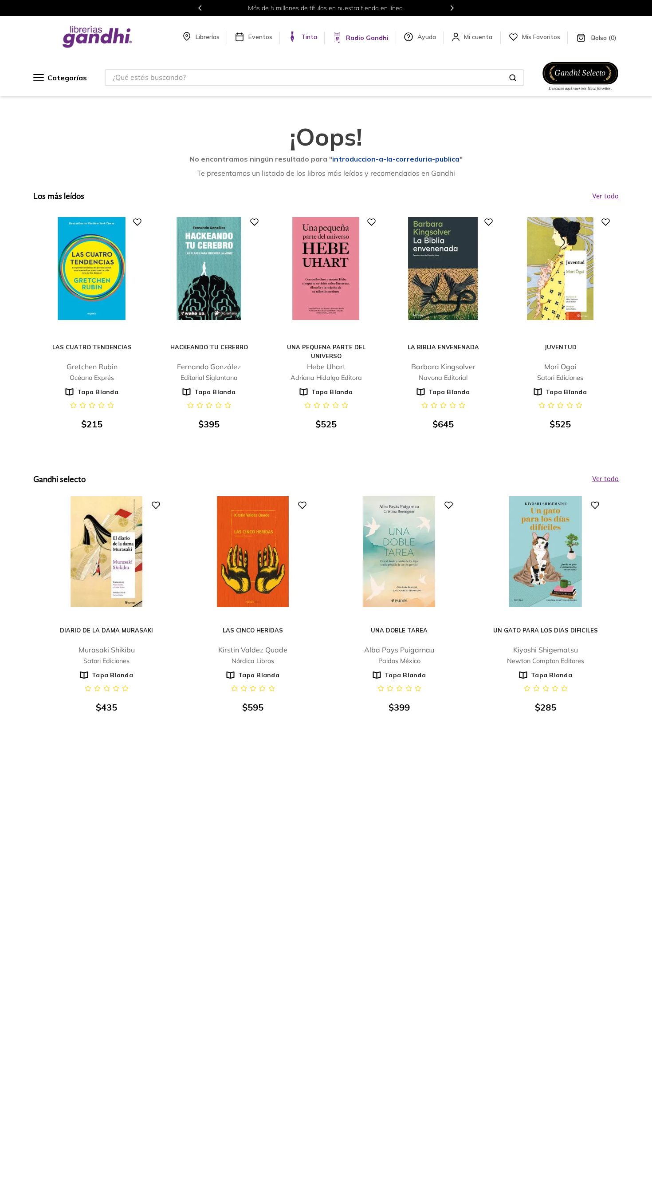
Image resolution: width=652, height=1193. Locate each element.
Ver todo (605, 479)
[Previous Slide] (200, 8)
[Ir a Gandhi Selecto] (580, 91)
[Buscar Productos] (512, 77)
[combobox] (314, 77)
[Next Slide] (452, 8)
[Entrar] (479, 37)
